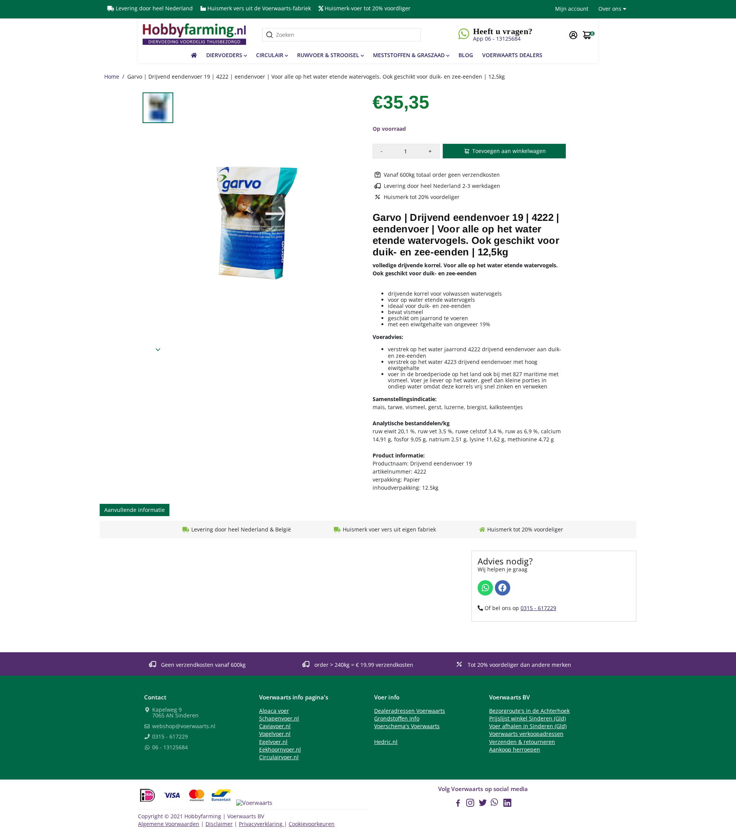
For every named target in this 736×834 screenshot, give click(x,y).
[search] (341, 34)
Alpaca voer (274, 710)
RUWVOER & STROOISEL (329, 55)
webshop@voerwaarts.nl (183, 727)
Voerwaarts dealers (512, 55)
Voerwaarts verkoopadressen (526, 733)
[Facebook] (502, 587)
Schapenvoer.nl (279, 718)
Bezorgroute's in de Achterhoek (529, 710)
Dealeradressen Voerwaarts (409, 710)
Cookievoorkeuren (312, 824)
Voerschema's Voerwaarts (407, 726)
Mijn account (571, 8)
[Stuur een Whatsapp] (485, 587)
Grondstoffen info (396, 718)
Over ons (610, 8)
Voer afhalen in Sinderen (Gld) (528, 726)
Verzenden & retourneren (522, 742)
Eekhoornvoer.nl (280, 749)
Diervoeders (225, 55)
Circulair (270, 55)
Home (111, 76)
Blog (465, 55)
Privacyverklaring (261, 824)
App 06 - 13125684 (497, 38)
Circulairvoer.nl (279, 757)
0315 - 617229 (538, 608)
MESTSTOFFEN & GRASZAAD (409, 55)
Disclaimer (219, 824)
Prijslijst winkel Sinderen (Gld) (527, 718)
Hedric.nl (386, 742)
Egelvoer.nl (273, 742)
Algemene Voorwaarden (168, 824)
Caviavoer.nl (275, 726)
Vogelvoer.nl (275, 733)
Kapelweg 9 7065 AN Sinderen (175, 713)
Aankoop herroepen (514, 749)
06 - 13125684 (169, 748)
